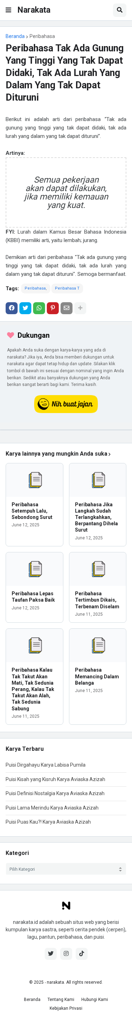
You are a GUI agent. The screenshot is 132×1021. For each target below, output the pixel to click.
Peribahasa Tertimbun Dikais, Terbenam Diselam (97, 600)
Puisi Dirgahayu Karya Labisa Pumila (46, 765)
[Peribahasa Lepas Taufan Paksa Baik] (34, 569)
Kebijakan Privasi (66, 1008)
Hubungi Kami (94, 999)
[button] (8, 10)
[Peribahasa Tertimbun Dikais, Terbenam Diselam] (97, 569)
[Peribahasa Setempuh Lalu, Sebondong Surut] (34, 480)
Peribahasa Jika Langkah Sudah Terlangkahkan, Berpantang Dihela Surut (96, 517)
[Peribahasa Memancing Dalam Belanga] (97, 645)
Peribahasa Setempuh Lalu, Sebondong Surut (32, 511)
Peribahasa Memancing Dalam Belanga (97, 676)
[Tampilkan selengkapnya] (80, 308)
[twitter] (51, 954)
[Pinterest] (53, 308)
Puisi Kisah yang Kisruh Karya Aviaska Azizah (55, 779)
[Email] (67, 308)
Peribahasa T (67, 288)
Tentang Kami (61, 999)
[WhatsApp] (39, 308)
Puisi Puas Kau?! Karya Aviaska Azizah (48, 822)
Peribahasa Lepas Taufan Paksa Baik (33, 597)
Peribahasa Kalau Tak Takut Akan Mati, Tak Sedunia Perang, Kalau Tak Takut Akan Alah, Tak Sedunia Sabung (33, 689)
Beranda (15, 36)
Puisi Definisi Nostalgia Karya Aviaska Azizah (55, 793)
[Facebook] (12, 308)
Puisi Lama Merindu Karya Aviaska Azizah (52, 808)
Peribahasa (42, 36)
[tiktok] (82, 954)
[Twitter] (25, 308)
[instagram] (66, 954)
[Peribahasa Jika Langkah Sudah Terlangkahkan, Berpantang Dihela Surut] (97, 480)
